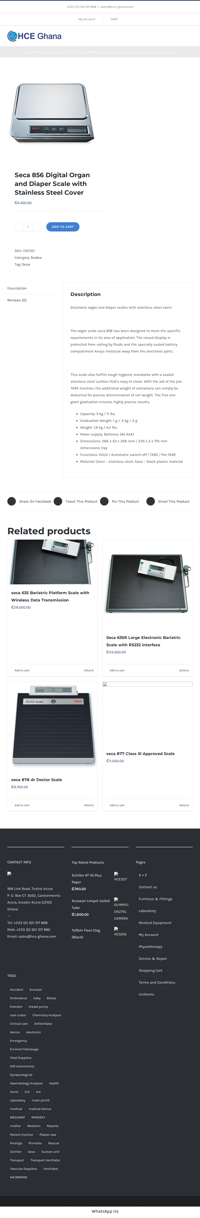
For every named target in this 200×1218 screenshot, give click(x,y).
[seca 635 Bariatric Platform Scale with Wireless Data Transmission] (52, 562)
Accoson (36, 989)
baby (36, 998)
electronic (33, 1032)
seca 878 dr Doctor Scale (36, 779)
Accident (16, 989)
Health (54, 1083)
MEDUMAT (17, 1117)
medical (16, 1109)
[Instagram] (24, 955)
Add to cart (63, 227)
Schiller (15, 1151)
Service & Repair (153, 958)
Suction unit (50, 1151)
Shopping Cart (150, 970)
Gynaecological (21, 1075)
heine (14, 1092)
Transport (17, 1160)
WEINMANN (18, 1177)
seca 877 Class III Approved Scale (140, 753)
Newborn (33, 1126)
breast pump (38, 1006)
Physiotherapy (150, 946)
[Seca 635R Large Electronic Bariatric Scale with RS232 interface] (147, 584)
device (15, 1032)
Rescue (53, 1143)
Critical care (19, 1023)
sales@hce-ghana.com (116, 7)
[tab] (31, 288)
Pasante (53, 1126)
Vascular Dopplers (23, 1169)
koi (38, 1092)
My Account (149, 934)
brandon (16, 1006)
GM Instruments (22, 1066)
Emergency (18, 1041)
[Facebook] (9, 955)
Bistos (51, 998)
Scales (36, 257)
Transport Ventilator (45, 1160)
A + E (143, 875)
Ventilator (50, 1169)
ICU (27, 1092)
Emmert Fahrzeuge (24, 1049)
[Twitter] (16, 955)
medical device (40, 1109)
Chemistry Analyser (46, 1015)
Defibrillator (43, 1023)
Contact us (148, 887)
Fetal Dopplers (20, 1058)
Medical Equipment (155, 923)
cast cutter (18, 1015)
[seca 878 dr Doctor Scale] (52, 726)
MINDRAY (38, 1117)
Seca (26, 264)
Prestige (16, 1143)
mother (15, 1126)
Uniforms (146, 994)
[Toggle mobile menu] (191, 35)
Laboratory (17, 1100)
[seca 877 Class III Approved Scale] (147, 713)
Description (17, 288)
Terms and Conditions (157, 982)
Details (89, 670)
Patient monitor (21, 1134)
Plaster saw (48, 1134)
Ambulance (18, 998)
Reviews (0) (17, 300)
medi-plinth (41, 1100)
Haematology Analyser (26, 1083)
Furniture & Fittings (155, 899)
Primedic (35, 1143)
